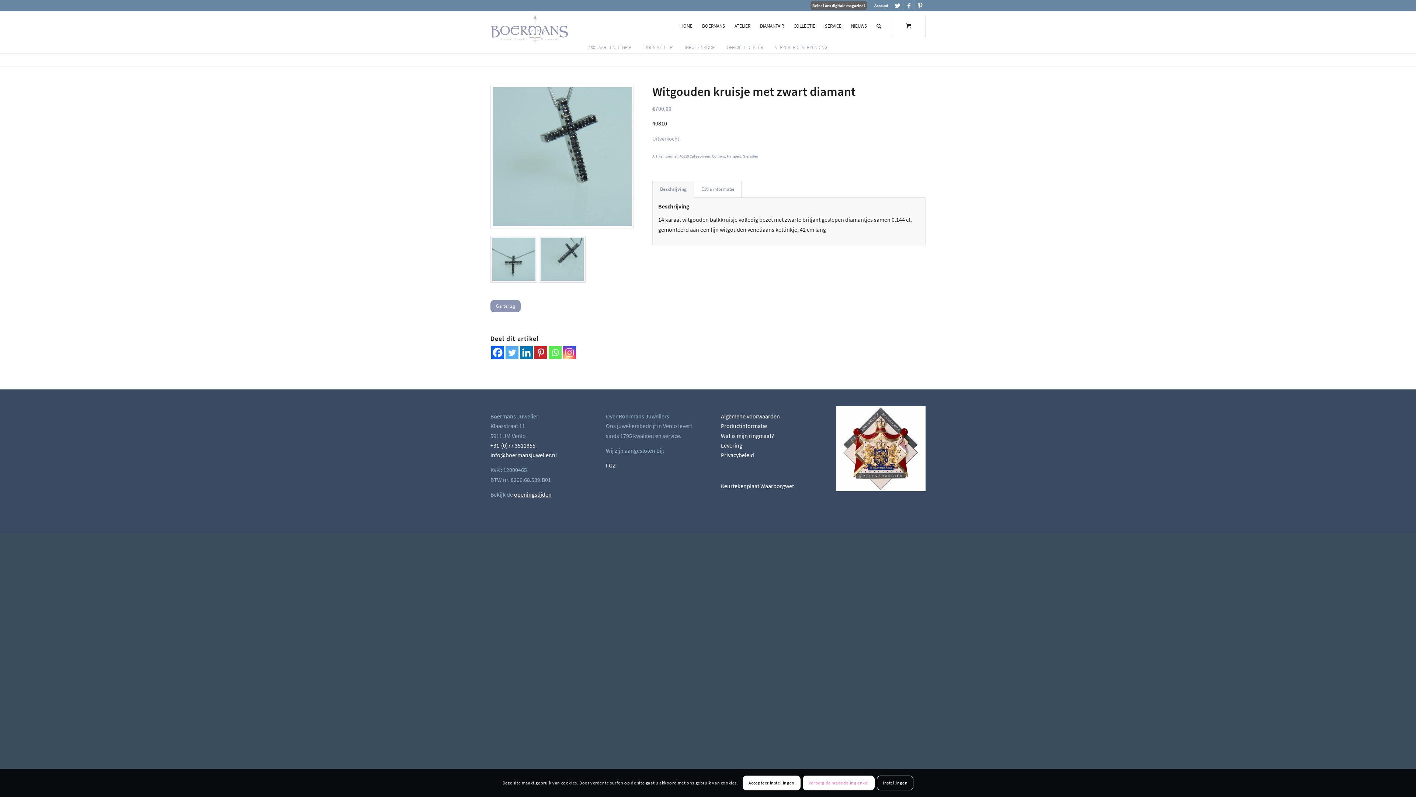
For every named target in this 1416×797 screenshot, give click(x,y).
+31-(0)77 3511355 (512, 445)
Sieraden (750, 156)
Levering (731, 445)
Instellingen (895, 783)
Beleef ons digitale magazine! (838, 5)
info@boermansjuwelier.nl (523, 455)
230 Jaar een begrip (610, 47)
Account (881, 5)
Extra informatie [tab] (717, 189)
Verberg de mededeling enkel (839, 783)
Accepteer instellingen (772, 783)
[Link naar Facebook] (908, 5)
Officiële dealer (745, 47)
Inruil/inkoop (700, 47)
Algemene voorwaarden (750, 416)
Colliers (718, 156)
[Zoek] (879, 26)
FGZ (611, 465)
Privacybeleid (737, 455)
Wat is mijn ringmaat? (747, 435)
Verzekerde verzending (801, 47)
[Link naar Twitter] (897, 5)
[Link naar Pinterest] (920, 5)
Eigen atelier (658, 47)
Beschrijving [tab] (673, 189)
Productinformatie (744, 425)
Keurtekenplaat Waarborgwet (757, 486)
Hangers (734, 156)
